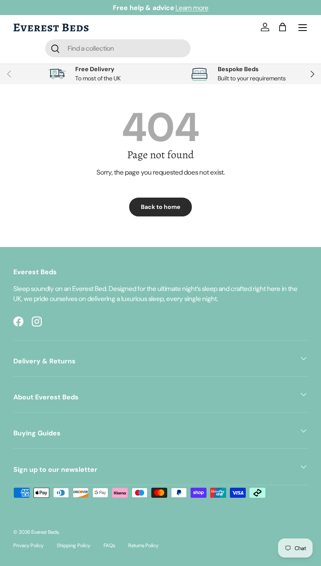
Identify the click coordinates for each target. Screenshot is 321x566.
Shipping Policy (73, 545)
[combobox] (118, 48)
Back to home (160, 207)
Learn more (192, 7)
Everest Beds (45, 532)
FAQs (109, 545)
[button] (284, 27)
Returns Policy (143, 545)
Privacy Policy (28, 545)
